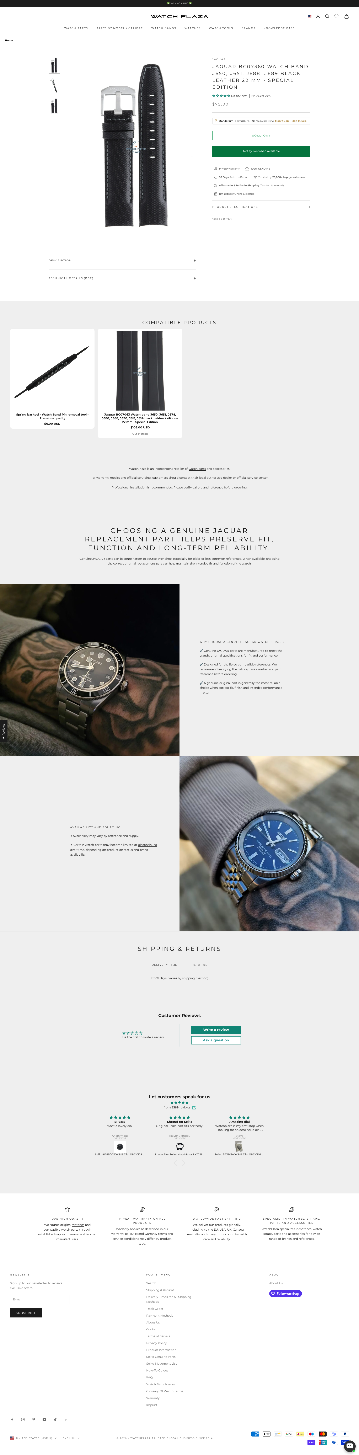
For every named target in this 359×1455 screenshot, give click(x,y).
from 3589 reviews (177, 1107)
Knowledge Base (279, 28)
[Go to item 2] (54, 85)
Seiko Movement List (161, 1363)
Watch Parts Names (160, 1384)
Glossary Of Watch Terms (164, 1391)
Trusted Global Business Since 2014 (182, 1438)
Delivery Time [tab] (164, 964)
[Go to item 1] (54, 65)
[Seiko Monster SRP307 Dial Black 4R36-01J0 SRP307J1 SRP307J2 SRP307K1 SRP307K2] (240, 1147)
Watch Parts (76, 28)
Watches (192, 28)
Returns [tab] (199, 964)
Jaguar (219, 59)
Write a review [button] (216, 1030)
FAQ (149, 1377)
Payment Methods (159, 1315)
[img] (179, 1102)
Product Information (161, 1350)
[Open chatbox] (350, 1446)
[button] (221, 96)
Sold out (261, 135)
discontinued (147, 845)
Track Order (154, 1309)
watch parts (197, 469)
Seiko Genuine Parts (161, 1357)
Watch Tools (221, 28)
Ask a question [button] (216, 1040)
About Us (153, 1322)
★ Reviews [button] (3, 731)
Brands (248, 28)
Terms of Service (158, 1336)
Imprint (151, 1405)
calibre (197, 487)
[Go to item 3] (54, 105)
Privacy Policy (156, 1343)
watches (78, 1225)
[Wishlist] (337, 15)
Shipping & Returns (160, 1290)
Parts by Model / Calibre (119, 28)
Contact (152, 1329)
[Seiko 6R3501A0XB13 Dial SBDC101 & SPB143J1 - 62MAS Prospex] (180, 1147)
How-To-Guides (157, 1370)
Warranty (153, 1398)
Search (151, 1283)
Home (9, 40)
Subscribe (26, 1313)
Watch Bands (163, 28)
